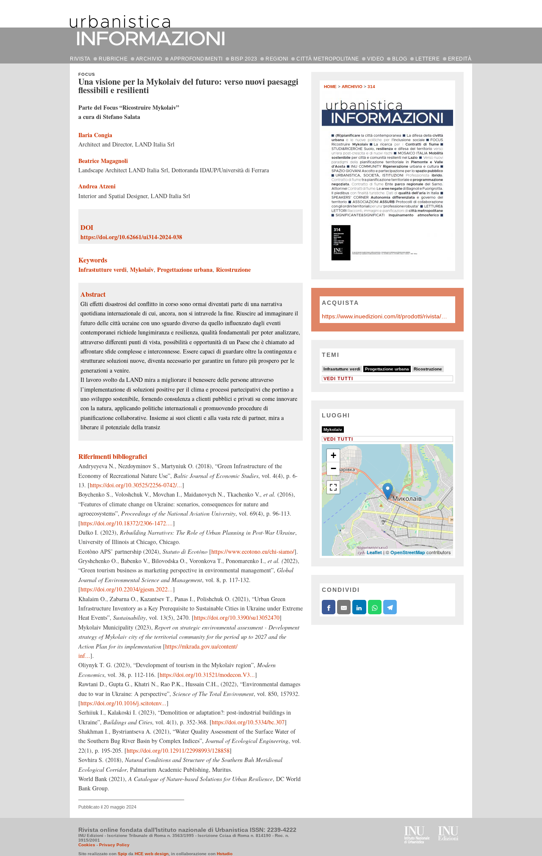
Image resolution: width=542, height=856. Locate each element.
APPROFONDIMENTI (196, 59)
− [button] (333, 468)
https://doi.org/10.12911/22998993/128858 (178, 750)
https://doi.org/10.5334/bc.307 (248, 722)
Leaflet (374, 552)
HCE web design (152, 853)
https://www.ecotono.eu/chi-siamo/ (252, 551)
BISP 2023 (244, 59)
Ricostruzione (233, 269)
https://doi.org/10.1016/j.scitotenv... (123, 703)
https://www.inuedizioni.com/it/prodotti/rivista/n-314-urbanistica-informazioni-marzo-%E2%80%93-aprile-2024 (385, 316)
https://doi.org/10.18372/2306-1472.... (126, 523)
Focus (86, 74)
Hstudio (224, 853)
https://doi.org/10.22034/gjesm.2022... (126, 589)
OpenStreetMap (407, 552)
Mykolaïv (142, 269)
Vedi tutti (338, 378)
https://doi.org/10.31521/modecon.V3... (207, 675)
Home (330, 86)
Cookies (86, 844)
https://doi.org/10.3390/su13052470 (236, 617)
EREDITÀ (460, 59)
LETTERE (427, 59)
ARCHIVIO (149, 59)
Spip (122, 853)
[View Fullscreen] (333, 487)
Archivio (352, 86)
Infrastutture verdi (102, 269)
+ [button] (333, 455)
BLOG (399, 59)
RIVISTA (80, 59)
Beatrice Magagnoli (103, 160)
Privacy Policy (114, 844)
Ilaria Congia (95, 134)
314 (371, 86)
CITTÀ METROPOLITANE (327, 59)
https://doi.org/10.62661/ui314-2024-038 (131, 236)
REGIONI (276, 59)
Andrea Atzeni (97, 186)
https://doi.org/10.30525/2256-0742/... (136, 485)
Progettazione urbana (185, 269)
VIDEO (375, 59)
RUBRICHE (113, 59)
